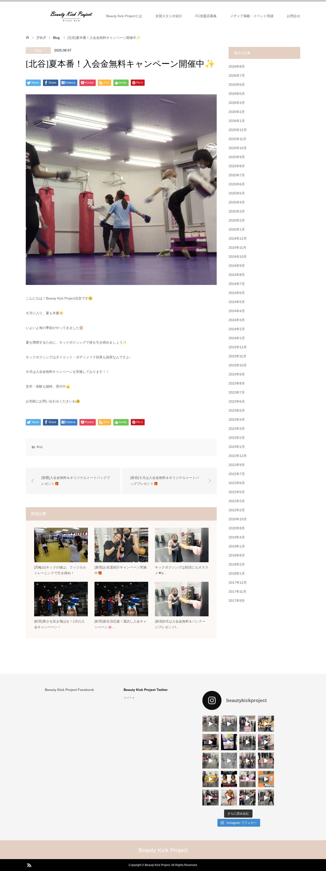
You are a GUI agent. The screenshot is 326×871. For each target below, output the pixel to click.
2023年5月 (237, 410)
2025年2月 (237, 220)
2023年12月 (238, 347)
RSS (29, 865)
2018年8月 (237, 555)
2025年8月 (237, 166)
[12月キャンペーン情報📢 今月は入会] (266, 724)
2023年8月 (237, 383)
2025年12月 (238, 130)
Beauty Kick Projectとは (124, 16)
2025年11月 (237, 139)
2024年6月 (237, 293)
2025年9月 (237, 157)
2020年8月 (237, 528)
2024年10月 (238, 256)
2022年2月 (237, 510)
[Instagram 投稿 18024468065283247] (229, 742)
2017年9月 (237, 601)
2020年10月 (238, 519)
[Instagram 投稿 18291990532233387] (210, 724)
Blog (38, 50)
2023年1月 (237, 447)
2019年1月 (237, 546)
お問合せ (293, 16)
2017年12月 (238, 582)
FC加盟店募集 (206, 16)
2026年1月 (237, 121)
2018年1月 (237, 573)
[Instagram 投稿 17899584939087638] (210, 742)
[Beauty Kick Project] (71, 15)
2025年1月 (237, 229)
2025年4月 (237, 202)
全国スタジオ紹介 (168, 16)
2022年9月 (237, 465)
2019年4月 (237, 537)
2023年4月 (237, 419)
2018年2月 (237, 564)
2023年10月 (238, 365)
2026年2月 (237, 112)
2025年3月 (237, 211)
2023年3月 (237, 428)
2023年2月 (237, 438)
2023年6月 (237, 401)
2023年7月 (237, 392)
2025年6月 (237, 184)
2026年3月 (237, 103)
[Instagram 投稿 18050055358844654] (229, 724)
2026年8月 (237, 66)
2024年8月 (237, 275)
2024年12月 (238, 238)
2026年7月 (237, 75)
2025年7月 (237, 175)
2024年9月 (237, 266)
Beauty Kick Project (163, 850)
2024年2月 (237, 329)
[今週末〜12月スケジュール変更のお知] (229, 761)
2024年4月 (237, 311)
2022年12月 (238, 456)
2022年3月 (237, 501)
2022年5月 (237, 492)
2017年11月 (237, 591)
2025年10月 (238, 148)
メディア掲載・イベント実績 (251, 16)
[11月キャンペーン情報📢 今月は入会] (210, 779)
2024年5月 (237, 302)
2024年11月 (237, 247)
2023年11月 (237, 356)
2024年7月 (237, 284)
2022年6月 (237, 483)
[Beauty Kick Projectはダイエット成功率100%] (229, 779)
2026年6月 (237, 84)
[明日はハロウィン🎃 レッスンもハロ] (266, 779)
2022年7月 (237, 474)
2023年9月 (237, 374)
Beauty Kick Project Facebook (69, 690)
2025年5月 (237, 193)
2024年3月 (237, 320)
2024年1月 (237, 338)
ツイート (129, 697)
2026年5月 (237, 94)
